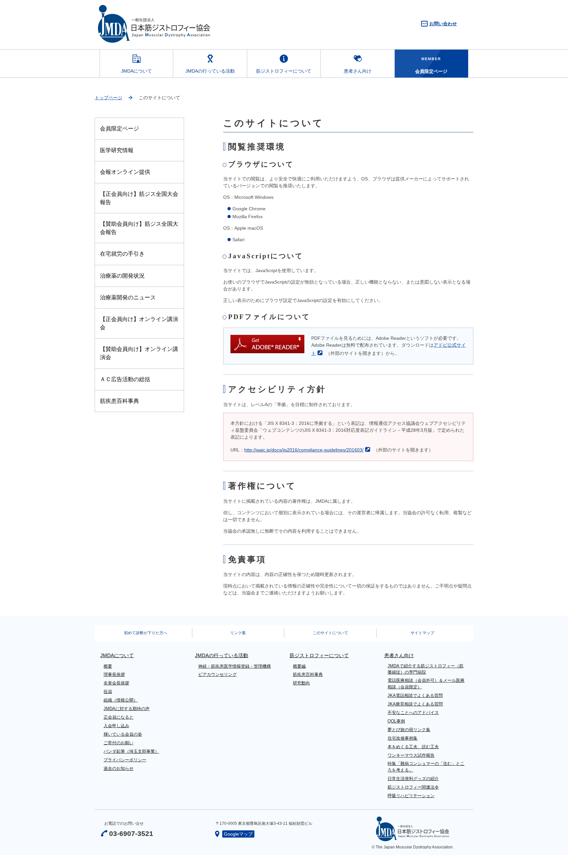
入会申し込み (116, 725)
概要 (108, 666)
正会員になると (118, 717)
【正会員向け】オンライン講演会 (139, 323)
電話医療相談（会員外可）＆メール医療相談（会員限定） (426, 683)
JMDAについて (136, 71)
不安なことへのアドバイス (413, 712)
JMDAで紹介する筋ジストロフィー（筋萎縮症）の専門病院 (425, 669)
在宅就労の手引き (122, 254)
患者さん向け (357, 71)
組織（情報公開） (121, 700)
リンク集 (238, 633)
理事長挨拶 (114, 674)
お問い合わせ (443, 23)
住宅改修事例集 (402, 738)
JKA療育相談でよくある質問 (415, 704)
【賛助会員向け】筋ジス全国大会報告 (139, 228)
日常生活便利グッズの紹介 (413, 778)
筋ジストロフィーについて (283, 71)
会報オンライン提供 (125, 172)
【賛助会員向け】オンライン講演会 (139, 353)
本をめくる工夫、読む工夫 (413, 746)
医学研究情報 (116, 150)
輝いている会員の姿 (123, 734)
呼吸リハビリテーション (411, 795)
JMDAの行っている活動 (210, 71)
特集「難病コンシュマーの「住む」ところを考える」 (426, 767)
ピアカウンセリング (217, 674)
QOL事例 (396, 721)
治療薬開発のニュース (128, 297)
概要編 (299, 666)
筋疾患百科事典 (119, 401)
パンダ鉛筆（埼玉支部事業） (131, 751)
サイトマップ (422, 633)
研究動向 (301, 683)
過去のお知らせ (118, 768)
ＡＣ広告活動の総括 (125, 379)
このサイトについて (330, 633)
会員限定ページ (119, 129)
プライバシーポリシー (125, 759)
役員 (108, 691)
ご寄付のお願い (118, 742)
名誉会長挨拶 (116, 683)
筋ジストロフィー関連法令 (413, 787)
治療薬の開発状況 (122, 276)
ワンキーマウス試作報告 (411, 755)
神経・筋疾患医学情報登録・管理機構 (234, 666)
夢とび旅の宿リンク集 (409, 729)
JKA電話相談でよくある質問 (415, 695)
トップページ (108, 97)
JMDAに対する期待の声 (127, 708)
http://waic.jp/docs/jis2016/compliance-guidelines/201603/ (304, 449)
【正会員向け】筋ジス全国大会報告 (139, 198)
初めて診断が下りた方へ (145, 633)
